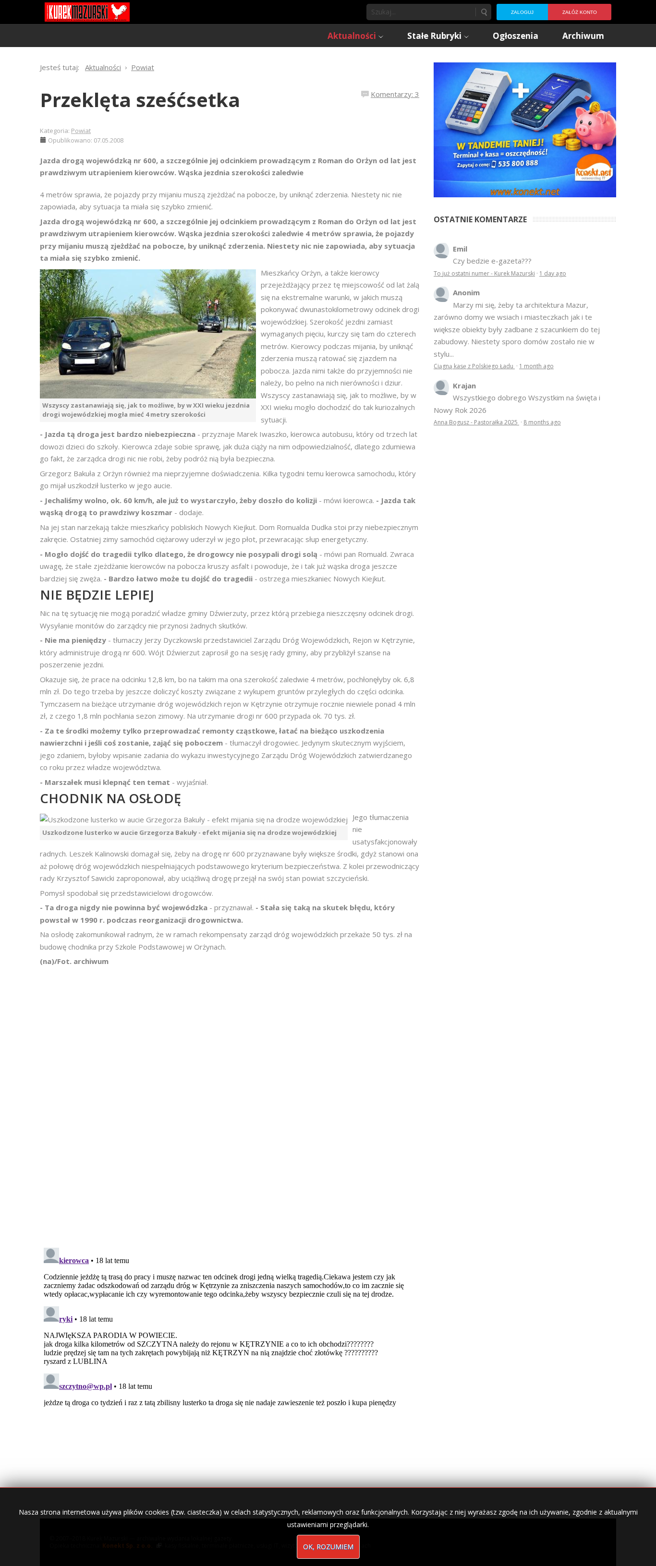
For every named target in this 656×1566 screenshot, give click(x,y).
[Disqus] (229, 1102)
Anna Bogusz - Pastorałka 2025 (476, 422)
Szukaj (483, 12)
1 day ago (552, 273)
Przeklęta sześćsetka (140, 99)
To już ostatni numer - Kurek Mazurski (484, 273)
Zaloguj (522, 12)
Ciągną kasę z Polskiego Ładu (474, 366)
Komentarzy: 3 (395, 94)
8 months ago (542, 422)
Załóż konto (579, 12)
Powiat (81, 130)
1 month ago (536, 366)
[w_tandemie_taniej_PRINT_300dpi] (525, 128)
